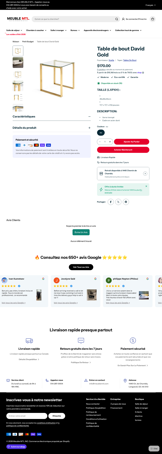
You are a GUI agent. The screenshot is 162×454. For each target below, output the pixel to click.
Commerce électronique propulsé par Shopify (49, 441)
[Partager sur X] (118, 202)
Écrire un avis (81, 232)
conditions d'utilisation (46, 423)
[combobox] (76, 19)
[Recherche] (116, 19)
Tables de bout (129, 60)
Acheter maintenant (123, 150)
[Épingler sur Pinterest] (126, 202)
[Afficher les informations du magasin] (145, 174)
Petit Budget (28, 41)
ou (101, 132)
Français (149, 5)
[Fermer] (146, 186)
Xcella (111, 60)
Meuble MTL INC (20, 441)
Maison (16, 41)
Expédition (101, 70)
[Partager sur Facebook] (111, 202)
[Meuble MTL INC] (66, 291)
